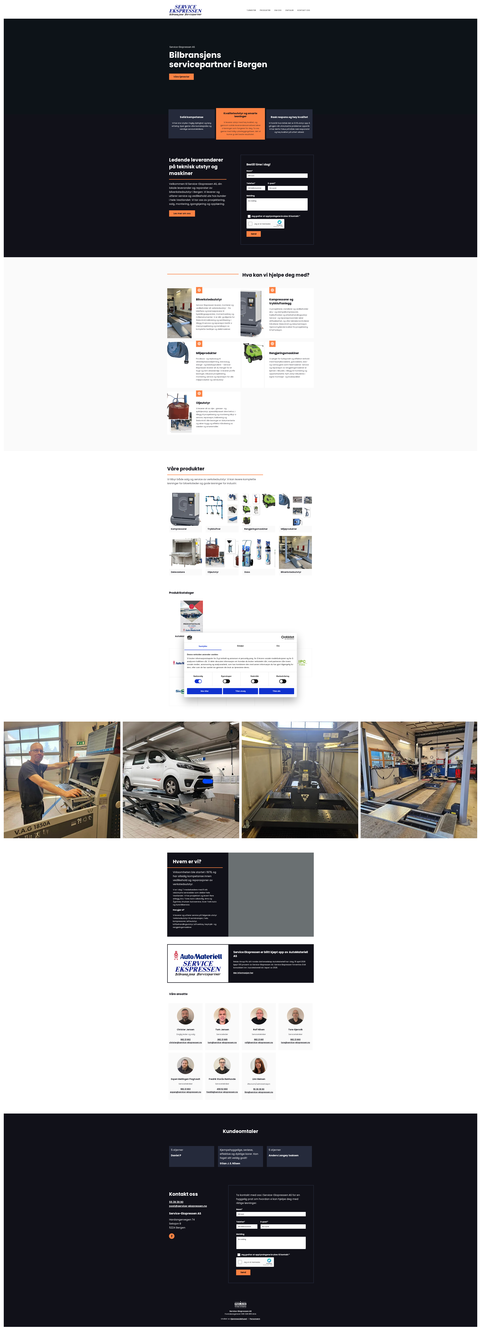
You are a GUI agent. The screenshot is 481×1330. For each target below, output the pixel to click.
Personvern (255, 1319)
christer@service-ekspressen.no (185, 1042)
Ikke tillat (204, 691)
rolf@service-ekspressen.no (259, 1042)
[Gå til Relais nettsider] (240, 1304)
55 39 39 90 (258, 1089)
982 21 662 (186, 1039)
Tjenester (251, 10)
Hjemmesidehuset (238, 1319)
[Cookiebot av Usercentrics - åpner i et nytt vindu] (283, 637)
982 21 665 (222, 1039)
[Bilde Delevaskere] (185, 552)
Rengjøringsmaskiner (256, 529)
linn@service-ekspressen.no (259, 1092)
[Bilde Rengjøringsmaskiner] (258, 509)
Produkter (265, 10)
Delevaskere (178, 572)
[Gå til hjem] (185, 10)
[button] (181, 77)
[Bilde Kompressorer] (185, 509)
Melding (251, 196)
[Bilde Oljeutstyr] (222, 552)
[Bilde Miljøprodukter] (295, 509)
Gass (247, 572)
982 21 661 (259, 1039)
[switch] (226, 681)
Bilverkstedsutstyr (291, 572)
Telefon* (251, 183)
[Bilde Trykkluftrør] (222, 509)
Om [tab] (278, 646)
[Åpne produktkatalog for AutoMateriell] (191, 617)
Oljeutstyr (213, 572)
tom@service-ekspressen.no (222, 1042)
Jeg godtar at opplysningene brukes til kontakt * (275, 216)
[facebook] (171, 1236)
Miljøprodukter (289, 529)
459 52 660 (222, 1089)
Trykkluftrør (214, 529)
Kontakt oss (303, 10)
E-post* (272, 183)
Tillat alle (276, 691)
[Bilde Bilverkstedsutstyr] (295, 552)
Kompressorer (179, 529)
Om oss (277, 10)
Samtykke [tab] (203, 646)
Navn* (250, 171)
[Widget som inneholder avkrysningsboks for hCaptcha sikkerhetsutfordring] (265, 223)
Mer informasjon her (243, 973)
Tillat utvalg (240, 691)
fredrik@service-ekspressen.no (222, 1092)
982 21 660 (295, 1039)
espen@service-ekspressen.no (185, 1092)
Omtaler (289, 10)
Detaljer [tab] (240, 646)
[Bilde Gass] (258, 552)
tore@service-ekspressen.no (295, 1042)
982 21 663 (186, 1089)
